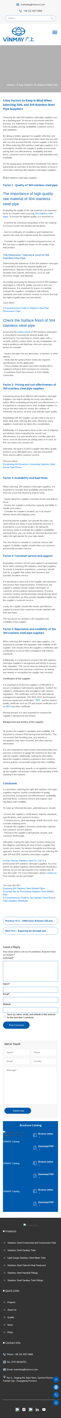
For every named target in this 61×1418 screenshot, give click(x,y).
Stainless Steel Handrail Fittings (22, 1273)
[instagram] (24, 1409)
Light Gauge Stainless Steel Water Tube (26, 1258)
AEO (8, 706)
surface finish (23, 332)
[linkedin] (37, 1409)
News (10, 1325)
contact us (52, 873)
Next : (28, 932)
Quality (10, 1317)
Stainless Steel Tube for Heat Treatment (26, 1265)
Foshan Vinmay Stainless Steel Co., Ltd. (22, 860)
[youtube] (43, 1409)
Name (6, 983)
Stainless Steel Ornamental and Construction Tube (31, 1242)
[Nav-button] (55, 32)
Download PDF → (46, 1148)
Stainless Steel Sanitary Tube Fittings (25, 1280)
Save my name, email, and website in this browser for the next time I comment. (31, 1016)
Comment (8, 958)
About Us (11, 1310)
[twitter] (30, 1409)
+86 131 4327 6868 (33, 11)
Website (7, 1004)
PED (38, 700)
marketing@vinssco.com (33, 4)
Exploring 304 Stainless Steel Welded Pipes (24, 888)
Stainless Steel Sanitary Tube (21, 1250)
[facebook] (17, 1409)
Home (10, 84)
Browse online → (45, 1135)
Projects (11, 1302)
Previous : (28, 922)
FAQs (10, 1332)
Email (6, 994)
